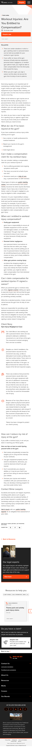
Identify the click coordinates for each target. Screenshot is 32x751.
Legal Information (17, 594)
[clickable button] (29, 2)
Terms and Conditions (23, 740)
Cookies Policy (13, 741)
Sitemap (19, 741)
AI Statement (14, 740)
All (28, 594)
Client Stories (7, 594)
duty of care (22, 176)
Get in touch (5, 509)
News (24, 594)
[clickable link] (6, 2)
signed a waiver (13, 290)
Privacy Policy (7, 740)
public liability (5, 15)
